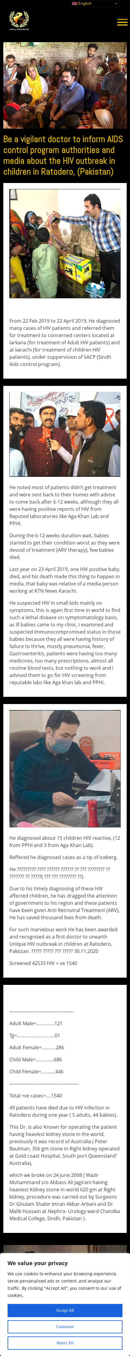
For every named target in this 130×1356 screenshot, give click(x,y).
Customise (65, 1326)
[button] (120, 21)
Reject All (65, 1343)
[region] (65, 1304)
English (84, 3)
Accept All (65, 1310)
